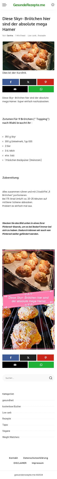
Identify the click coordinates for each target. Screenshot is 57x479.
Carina (10, 35)
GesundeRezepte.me (29, 5)
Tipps (5, 425)
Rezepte (42, 35)
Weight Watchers (10, 437)
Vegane (6, 431)
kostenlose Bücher (11, 406)
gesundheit (8, 400)
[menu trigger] (5, 4)
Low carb (32, 35)
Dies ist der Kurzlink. (14, 73)
